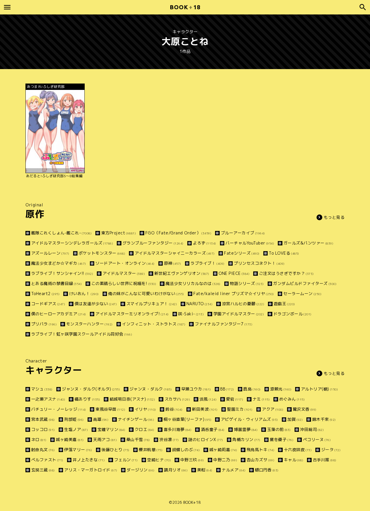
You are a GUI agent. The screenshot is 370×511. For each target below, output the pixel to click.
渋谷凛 (169, 439)
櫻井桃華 (150, 449)
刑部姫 (74, 419)
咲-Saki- (191, 313)
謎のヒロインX (205, 439)
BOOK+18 (192, 502)
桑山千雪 (138, 439)
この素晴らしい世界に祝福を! (123, 283)
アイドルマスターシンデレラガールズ (72, 243)
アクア (272, 409)
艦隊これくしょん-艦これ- (61, 233)
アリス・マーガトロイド (90, 470)
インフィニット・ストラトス (153, 324)
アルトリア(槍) (319, 389)
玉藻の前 (279, 429)
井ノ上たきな (89, 459)
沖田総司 (312, 429)
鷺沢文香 (305, 409)
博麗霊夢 (246, 429)
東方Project (118, 233)
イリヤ (145, 409)
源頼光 (280, 389)
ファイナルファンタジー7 (223, 324)
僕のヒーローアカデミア (58, 313)
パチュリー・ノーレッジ (58, 409)
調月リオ (176, 470)
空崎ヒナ (159, 459)
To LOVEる (284, 253)
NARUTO (199, 303)
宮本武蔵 (43, 419)
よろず (204, 243)
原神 (172, 263)
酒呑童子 (213, 429)
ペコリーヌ (317, 439)
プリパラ (44, 324)
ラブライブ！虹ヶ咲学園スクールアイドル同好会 (81, 334)
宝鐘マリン (111, 429)
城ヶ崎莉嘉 (223, 449)
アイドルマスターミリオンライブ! (132, 313)
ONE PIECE (234, 273)
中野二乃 (225, 459)
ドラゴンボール (292, 313)
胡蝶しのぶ (186, 449)
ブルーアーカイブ (243, 233)
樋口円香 (267, 470)
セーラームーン (302, 293)
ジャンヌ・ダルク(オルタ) (91, 389)
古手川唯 (324, 459)
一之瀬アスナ (48, 399)
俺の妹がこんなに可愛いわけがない (146, 293)
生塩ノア (76, 429)
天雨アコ (105, 439)
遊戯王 (284, 303)
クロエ (144, 429)
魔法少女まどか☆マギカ (58, 263)
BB (227, 389)
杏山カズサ (260, 459)
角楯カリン (246, 439)
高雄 (100, 419)
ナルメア (233, 470)
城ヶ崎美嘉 (70, 439)
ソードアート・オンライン (125, 263)
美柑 (204, 470)
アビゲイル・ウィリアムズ (249, 419)
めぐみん (292, 399)
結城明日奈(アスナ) (132, 399)
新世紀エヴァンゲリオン (181, 273)
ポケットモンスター (102, 253)
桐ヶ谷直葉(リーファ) (187, 419)
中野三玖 (192, 459)
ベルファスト (47, 459)
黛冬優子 (281, 439)
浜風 (208, 399)
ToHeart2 (45, 293)
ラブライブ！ (207, 263)
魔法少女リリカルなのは (193, 283)
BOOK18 (185, 7)
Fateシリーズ (242, 253)
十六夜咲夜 (298, 449)
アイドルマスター (124, 273)
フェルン (126, 459)
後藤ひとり (115, 449)
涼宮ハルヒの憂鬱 (243, 303)
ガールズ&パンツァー (308, 243)
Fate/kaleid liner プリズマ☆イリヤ (233, 293)
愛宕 (234, 399)
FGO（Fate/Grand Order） (178, 233)
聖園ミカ (240, 409)
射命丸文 (43, 449)
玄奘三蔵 (43, 470)
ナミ (261, 399)
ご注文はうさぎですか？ (286, 273)
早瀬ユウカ (196, 389)
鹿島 (252, 389)
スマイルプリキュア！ (151, 303)
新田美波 (205, 409)
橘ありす (87, 399)
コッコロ (43, 429)
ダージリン (141, 470)
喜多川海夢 (177, 429)
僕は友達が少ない (96, 303)
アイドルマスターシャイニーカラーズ (175, 253)
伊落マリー (78, 449)
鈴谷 (174, 409)
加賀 (295, 419)
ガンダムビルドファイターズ (304, 283)
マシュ (42, 389)
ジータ (331, 449)
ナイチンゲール (136, 419)
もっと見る (334, 217)
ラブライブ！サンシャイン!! (62, 273)
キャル (293, 459)
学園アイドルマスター (238, 313)
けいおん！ (84, 293)
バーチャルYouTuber (249, 243)
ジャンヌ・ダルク (151, 389)
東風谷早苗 (110, 409)
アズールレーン (50, 253)
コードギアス (48, 303)
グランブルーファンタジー (153, 243)
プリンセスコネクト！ (259, 263)
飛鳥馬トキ (260, 449)
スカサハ (177, 399)
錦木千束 (324, 419)
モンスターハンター (89, 324)
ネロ (39, 439)
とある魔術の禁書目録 (56, 283)
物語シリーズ (247, 283)
